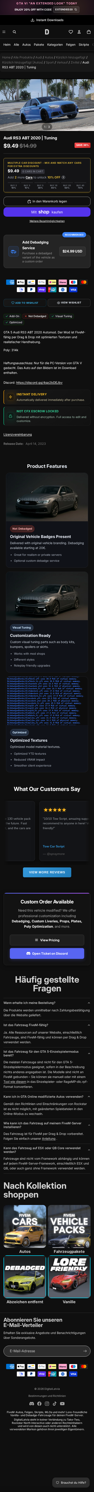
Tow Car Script (26, 846)
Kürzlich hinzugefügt (70, 57)
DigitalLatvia (52, 1388)
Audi (38, 57)
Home (6, 57)
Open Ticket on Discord (50, 953)
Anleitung (49, 1138)
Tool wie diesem (14, 1081)
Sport (50, 62)
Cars (29, 177)
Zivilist (75, 62)
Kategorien (55, 44)
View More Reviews (47, 872)
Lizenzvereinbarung (17, 434)
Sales (50, 20)
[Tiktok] (54, 1403)
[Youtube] (62, 1403)
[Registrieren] (85, 1351)
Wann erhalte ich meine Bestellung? (29, 1003)
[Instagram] (47, 1403)
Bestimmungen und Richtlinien (47, 1396)
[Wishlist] (70, 31)
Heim (6, 44)
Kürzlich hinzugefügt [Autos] (22, 62)
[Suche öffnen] (14, 32)
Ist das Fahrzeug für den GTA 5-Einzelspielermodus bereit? (41, 1053)
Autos (26, 44)
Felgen (70, 44)
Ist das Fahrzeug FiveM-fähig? (25, 1025)
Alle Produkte (23, 57)
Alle (16, 44)
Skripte (84, 44)
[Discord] (31, 1403)
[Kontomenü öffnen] (79, 32)
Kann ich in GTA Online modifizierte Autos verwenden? (43, 1096)
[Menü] (4, 32)
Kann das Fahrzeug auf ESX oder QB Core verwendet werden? (42, 1150)
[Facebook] (39, 1403)
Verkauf (62, 62)
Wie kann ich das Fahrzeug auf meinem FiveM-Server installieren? (42, 1125)
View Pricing (49, 940)
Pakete (39, 44)
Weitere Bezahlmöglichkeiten (47, 221)
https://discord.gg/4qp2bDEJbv (39, 382)
